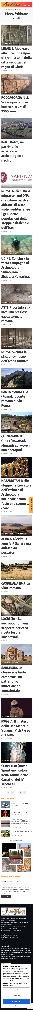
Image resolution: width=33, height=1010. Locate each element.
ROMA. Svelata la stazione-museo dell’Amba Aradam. (15, 356)
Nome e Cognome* (7, 881)
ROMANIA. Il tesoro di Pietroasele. (20, 812)
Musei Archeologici (10, 346)
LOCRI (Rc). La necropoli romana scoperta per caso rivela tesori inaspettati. (14, 628)
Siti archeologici (9, 578)
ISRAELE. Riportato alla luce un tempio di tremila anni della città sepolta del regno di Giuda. (16, 58)
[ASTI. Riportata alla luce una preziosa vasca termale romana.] (16, 294)
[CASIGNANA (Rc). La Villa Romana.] (16, 570)
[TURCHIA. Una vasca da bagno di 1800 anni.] (5, 833)
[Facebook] (2, 940)
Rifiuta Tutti (16, 995)
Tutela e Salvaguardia (11, 662)
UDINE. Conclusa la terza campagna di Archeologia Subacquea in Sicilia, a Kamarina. (15, 267)
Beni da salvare (9, 137)
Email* (18, 881)
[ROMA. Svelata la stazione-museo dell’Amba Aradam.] (16, 338)
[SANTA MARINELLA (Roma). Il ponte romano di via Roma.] (16, 378)
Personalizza (16, 990)
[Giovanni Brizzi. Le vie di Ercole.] (5, 804)
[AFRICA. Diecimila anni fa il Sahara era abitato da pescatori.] (16, 525)
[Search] (24, 4)
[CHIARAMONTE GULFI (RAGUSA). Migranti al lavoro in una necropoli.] (16, 422)
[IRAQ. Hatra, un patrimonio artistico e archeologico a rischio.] (16, 128)
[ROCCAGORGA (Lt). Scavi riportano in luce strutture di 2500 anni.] (16, 84)
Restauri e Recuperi (10, 386)
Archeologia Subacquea (11, 253)
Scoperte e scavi (9, 43)
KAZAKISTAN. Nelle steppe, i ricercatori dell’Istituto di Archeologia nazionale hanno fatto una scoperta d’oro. (16, 494)
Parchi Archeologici (10, 716)
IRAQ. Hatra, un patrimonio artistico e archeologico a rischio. (12, 151)
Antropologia (8, 186)
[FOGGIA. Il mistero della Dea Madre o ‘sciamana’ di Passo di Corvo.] (16, 708)
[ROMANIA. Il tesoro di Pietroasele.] (5, 813)
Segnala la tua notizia (31, 505)
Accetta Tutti (16, 1001)
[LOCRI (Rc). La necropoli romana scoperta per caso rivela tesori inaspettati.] (16, 605)
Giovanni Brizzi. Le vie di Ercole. (19, 803)
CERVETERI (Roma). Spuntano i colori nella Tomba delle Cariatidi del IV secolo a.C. (15, 775)
